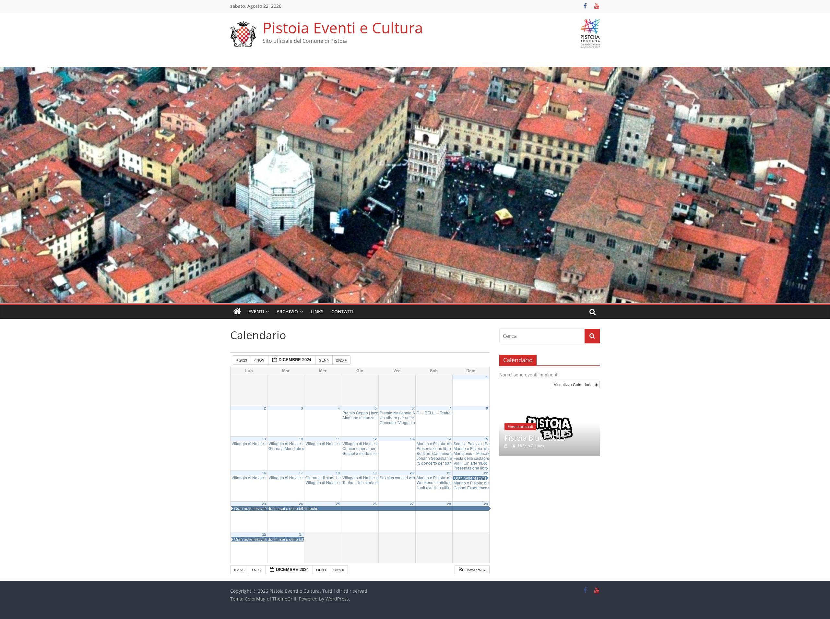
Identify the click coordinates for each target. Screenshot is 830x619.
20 (412, 472)
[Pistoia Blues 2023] (549, 403)
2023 (243, 360)
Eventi (256, 311)
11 (338, 438)
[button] (472, 569)
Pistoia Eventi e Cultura (343, 28)
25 (338, 503)
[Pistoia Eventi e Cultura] (415, 70)
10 (301, 438)
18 (338, 472)
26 (375, 503)
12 (375, 438)
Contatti (342, 311)
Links (317, 311)
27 (412, 503)
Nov (260, 360)
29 (486, 503)
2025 (340, 360)
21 (449, 472)
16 (264, 472)
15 (486, 438)
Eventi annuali (520, 426)
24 (301, 503)
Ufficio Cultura (531, 445)
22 (486, 472)
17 (301, 472)
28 (449, 503)
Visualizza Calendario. (574, 384)
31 (301, 534)
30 (264, 534)
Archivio (287, 311)
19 (375, 472)
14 (449, 438)
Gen (323, 360)
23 (264, 503)
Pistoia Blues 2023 (534, 438)
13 (412, 438)
